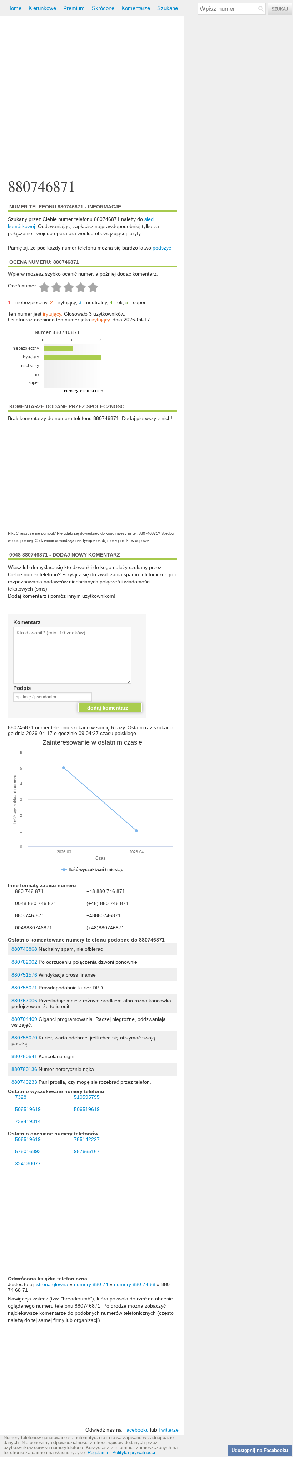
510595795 (87, 1097)
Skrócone (103, 8)
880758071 (24, 988)
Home (14, 8)
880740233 (24, 1082)
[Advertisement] (92, 87)
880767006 (24, 1000)
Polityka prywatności (133, 1452)
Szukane (167, 8)
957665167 (87, 1151)
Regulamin (98, 1452)
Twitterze (168, 1430)
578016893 (28, 1151)
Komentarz (27, 622)
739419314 (28, 1121)
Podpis (22, 688)
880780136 (24, 1069)
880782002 (24, 962)
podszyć (162, 248)
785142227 (87, 1139)
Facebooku (136, 1430)
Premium (74, 8)
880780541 (24, 1056)
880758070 (24, 1038)
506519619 (28, 1109)
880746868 (24, 949)
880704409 (24, 1019)
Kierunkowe (42, 8)
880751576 (24, 975)
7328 (20, 1097)
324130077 (28, 1163)
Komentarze (135, 8)
